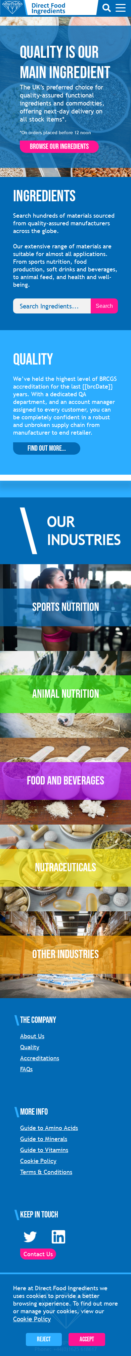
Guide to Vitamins (44, 1150)
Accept (87, 1339)
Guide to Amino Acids (49, 1128)
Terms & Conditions (46, 1172)
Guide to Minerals (43, 1139)
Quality (29, 1047)
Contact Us (38, 1254)
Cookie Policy (38, 1161)
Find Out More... (47, 448)
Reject (44, 1339)
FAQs (26, 1069)
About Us (32, 1036)
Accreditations (39, 1058)
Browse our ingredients (59, 146)
